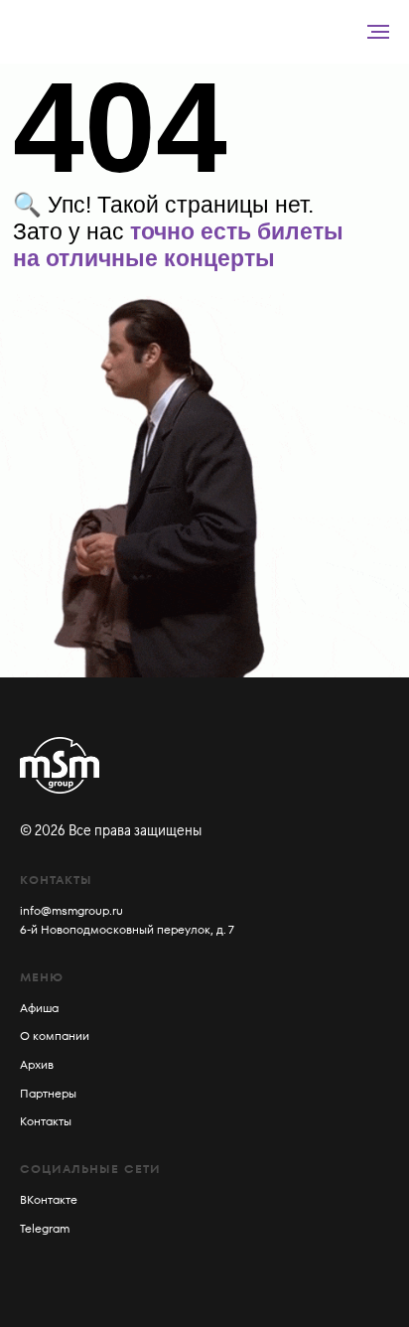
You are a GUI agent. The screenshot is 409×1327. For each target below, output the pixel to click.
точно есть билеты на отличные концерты (178, 245)
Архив (37, 1064)
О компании (54, 1035)
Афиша (39, 1007)
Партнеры (48, 1093)
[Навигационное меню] (378, 32)
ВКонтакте (48, 1199)
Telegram (44, 1228)
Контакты (45, 1120)
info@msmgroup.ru (71, 910)
